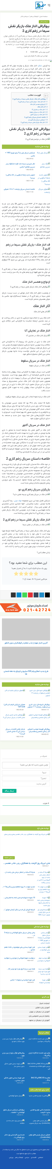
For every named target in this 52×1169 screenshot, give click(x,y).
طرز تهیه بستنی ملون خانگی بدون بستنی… (14, 1079)
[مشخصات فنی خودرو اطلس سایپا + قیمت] (38, 1100)
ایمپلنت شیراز (44, 1003)
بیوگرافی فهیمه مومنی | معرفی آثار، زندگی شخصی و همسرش (39, 730)
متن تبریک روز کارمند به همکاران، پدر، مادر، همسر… (26, 863)
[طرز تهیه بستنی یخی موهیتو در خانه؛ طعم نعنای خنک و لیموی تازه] (43, 950)
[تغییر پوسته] (7, 6)
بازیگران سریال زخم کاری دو (36, 120)
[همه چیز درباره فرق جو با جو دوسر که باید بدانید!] (43, 972)
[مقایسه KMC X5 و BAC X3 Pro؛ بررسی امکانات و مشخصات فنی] (38, 1068)
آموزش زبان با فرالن (42, 1007)
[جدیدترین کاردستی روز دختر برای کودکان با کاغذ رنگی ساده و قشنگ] (13, 1125)
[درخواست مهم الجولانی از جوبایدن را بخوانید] (43, 961)
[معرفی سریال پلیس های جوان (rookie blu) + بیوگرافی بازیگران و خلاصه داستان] (38, 1125)
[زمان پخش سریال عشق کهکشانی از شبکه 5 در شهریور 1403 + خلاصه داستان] (43, 937)
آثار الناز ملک (41, 107)
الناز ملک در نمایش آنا (38, 110)
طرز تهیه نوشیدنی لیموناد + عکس (22, 980)
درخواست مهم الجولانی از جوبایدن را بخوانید (19, 958)
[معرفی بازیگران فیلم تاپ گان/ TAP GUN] (13, 695)
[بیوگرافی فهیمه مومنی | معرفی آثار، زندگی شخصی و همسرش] (38, 720)
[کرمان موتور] (26, 608)
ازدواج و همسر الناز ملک (37, 104)
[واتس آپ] (24, 595)
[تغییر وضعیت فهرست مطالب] (45, 96)
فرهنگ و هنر (34, 16)
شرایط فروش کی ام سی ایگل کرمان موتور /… (19, 910)
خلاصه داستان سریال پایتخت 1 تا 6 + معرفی (19, 189)
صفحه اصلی (43, 16)
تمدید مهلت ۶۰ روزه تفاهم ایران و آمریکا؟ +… (18, 887)
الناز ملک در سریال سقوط (37, 112)
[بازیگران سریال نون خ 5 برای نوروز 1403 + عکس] (43, 155)
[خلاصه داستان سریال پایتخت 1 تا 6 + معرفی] (43, 192)
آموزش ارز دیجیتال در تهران (39, 1012)
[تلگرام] (19, 595)
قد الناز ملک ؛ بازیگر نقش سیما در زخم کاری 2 (31, 102)
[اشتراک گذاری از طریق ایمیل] (13, 595)
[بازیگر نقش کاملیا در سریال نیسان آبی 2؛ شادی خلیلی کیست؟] (13, 720)
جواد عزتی (18, 500)
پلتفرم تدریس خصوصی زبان (39, 1016)
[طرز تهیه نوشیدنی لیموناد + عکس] (43, 983)
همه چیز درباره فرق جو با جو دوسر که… (21, 969)
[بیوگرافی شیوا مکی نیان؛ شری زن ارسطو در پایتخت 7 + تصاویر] (38, 695)
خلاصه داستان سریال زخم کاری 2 (35, 117)
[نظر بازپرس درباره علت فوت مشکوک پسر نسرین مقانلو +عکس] (43, 166)
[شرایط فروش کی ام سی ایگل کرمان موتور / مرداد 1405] (43, 913)
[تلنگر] (40, 5)
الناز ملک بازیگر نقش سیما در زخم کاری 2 (33, 122)
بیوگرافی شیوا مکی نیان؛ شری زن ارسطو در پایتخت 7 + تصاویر (38, 705)
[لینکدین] (41, 595)
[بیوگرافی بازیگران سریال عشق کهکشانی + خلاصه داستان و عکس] (13, 1100)
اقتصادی (33, 1157)
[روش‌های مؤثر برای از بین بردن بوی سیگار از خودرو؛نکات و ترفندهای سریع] (13, 1043)
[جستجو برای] (3, 6)
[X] (47, 595)
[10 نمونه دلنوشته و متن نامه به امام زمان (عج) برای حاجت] (43, 901)
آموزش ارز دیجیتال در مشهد (39, 1020)
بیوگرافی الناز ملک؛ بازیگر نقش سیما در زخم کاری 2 (29, 99)
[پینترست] (30, 595)
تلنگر (40, 66)
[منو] (49, 6)
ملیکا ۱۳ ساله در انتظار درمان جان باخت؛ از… (19, 872)
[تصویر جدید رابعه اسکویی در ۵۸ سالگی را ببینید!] (43, 179)
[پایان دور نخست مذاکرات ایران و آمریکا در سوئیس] (38, 1043)
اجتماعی (40, 1157)
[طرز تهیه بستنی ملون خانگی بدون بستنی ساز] (13, 1068)
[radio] (36, 574)
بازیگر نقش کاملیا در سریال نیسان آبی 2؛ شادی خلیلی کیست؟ (15, 731)
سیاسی (27, 1157)
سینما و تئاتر (25, 16)
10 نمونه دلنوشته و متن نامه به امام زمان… (19, 898)
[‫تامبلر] (36, 595)
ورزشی (11, 1157)
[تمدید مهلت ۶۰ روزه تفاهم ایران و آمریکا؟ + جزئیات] (43, 890)
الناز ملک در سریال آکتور (37, 115)
